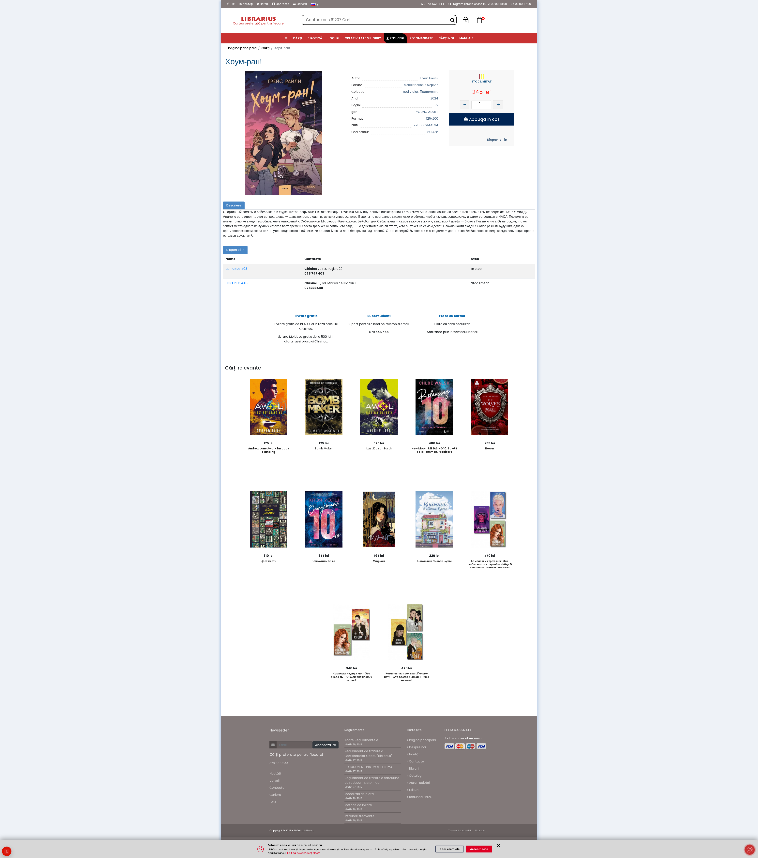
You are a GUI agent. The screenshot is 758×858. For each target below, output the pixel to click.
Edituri (413, 790)
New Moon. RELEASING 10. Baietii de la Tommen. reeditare (434, 450)
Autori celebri (419, 782)
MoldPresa (307, 830)
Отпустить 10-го (323, 561)
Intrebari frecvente (359, 816)
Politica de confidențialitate (303, 853)
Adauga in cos (484, 119)
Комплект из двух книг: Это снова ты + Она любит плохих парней (351, 676)
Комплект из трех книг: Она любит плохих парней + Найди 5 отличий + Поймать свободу (489, 563)
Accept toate (479, 849)
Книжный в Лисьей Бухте (434, 561)
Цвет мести (268, 561)
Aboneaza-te (325, 745)
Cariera (301, 4)
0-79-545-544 (434, 4)
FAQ (272, 802)
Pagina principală (242, 48)
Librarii (263, 4)
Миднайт (379, 561)
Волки (489, 448)
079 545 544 (278, 763)
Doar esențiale (450, 849)
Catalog (414, 775)
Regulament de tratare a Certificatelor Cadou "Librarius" (368, 753)
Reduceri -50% (420, 797)
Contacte (282, 4)
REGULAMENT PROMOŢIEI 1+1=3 (368, 767)
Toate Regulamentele (361, 740)
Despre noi (417, 747)
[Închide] (498, 845)
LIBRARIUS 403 (236, 268)
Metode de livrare (358, 805)
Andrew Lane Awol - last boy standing (268, 450)
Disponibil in (497, 140)
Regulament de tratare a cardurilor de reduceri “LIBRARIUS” (371, 780)
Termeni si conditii (459, 830)
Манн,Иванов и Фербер (421, 85)
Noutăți (247, 4)
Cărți (265, 48)
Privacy (480, 830)
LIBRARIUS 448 (236, 283)
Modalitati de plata (359, 794)
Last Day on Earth (379, 448)
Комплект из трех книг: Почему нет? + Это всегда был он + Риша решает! (406, 676)
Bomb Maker (324, 448)
